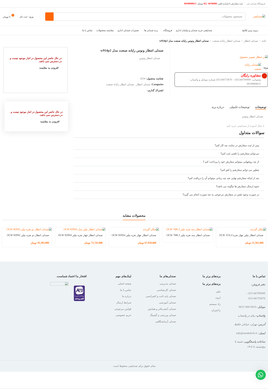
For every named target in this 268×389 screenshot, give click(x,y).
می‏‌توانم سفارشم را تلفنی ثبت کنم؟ (240, 153)
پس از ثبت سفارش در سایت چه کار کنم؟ (237, 145)
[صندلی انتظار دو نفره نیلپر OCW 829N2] (27, 229)
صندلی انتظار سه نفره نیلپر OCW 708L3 (188, 235)
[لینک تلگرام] (140, 90)
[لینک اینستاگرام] (9, 3)
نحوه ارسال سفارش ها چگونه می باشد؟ (237, 186)
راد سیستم (215, 304)
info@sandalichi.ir (246, 333)
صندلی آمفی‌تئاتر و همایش (162, 309)
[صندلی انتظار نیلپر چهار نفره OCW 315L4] (241, 229)
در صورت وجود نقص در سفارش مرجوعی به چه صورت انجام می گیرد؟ (221, 194)
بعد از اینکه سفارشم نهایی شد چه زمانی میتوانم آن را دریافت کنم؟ (223, 178)
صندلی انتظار (251, 41)
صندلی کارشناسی (166, 290)
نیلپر (218, 291)
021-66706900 (256, 293)
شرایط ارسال (123, 302)
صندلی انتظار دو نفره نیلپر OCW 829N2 (28, 235)
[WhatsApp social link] (144, 90)
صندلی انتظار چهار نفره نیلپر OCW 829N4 (80, 235)
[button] (168, 146)
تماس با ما (125, 290)
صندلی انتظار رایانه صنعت (226, 41)
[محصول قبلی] (11, 41)
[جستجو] (49, 16)
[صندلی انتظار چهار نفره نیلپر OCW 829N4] (80, 229)
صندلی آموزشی (167, 302)
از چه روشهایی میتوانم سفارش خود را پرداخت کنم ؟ (231, 161)
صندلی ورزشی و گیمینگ (163, 315)
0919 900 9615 (247, 306)
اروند (218, 297)
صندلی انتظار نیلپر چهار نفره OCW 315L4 (241, 235)
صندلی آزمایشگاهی (165, 321)
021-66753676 (256, 298)
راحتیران (216, 310)
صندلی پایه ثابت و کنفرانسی (161, 296)
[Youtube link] (5, 3)
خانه (264, 41)
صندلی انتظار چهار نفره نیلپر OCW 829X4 (134, 235)
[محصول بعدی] (2, 41)
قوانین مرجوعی (122, 309)
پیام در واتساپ (246, 315)
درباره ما (126, 296)
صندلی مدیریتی (168, 283)
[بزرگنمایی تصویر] (260, 51)
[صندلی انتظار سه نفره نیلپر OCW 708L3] (188, 229)
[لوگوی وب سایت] (259, 16)
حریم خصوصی (123, 315)
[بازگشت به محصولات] (6, 41)
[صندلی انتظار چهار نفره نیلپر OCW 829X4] (134, 229)
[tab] (260, 107)
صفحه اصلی (124, 283)
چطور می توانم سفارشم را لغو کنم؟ (239, 170)
